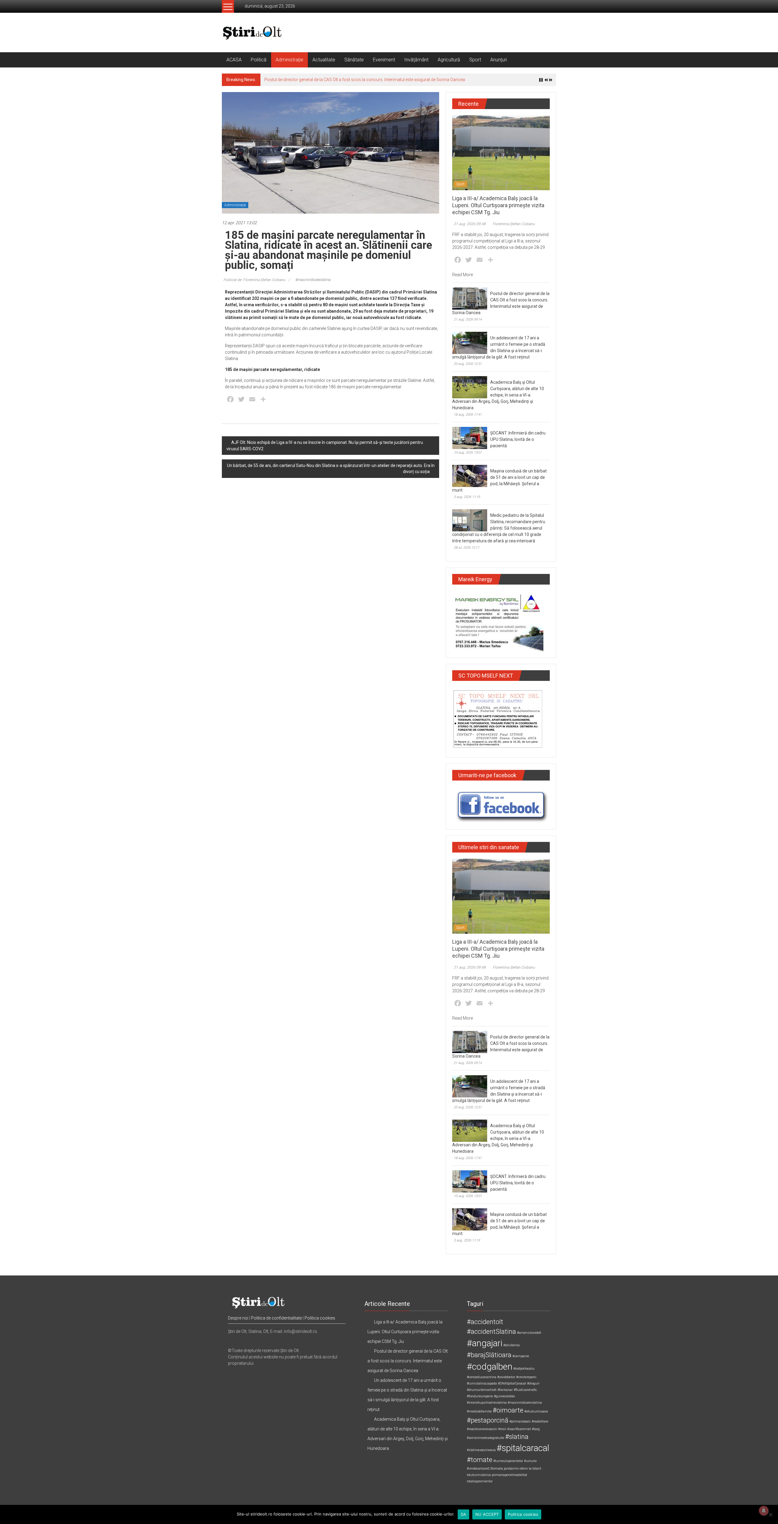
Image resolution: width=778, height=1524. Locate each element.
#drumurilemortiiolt (482, 1390)
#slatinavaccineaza (481, 1450)
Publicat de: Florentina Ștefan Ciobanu (254, 280)
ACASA (234, 60)
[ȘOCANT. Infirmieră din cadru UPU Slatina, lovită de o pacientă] (469, 437)
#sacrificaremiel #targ (523, 1429)
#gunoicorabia (504, 1396)
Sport (475, 60)
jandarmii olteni (516, 1469)
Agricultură (449, 60)
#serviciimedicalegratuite (485, 1438)
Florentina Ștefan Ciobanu (514, 224)
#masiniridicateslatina (313, 280)
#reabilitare (540, 1421)
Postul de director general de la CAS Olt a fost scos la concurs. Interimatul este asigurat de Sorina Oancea (364, 79)
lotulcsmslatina (479, 1475)
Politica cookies (320, 1318)
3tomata (496, 1469)
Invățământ (416, 60)
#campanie (520, 1356)
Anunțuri (498, 60)
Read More (462, 274)
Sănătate (354, 60)
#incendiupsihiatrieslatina (487, 1403)
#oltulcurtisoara (536, 1411)
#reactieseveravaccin (482, 1429)
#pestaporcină (487, 1420)
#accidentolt (485, 1322)
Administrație (289, 60)
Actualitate (323, 60)
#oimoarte (508, 1410)
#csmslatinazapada (482, 1383)
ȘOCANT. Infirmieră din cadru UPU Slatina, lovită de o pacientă (518, 439)
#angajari (484, 1343)
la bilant (535, 1469)
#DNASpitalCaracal (512, 1383)
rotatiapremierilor (480, 1481)
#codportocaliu (524, 1369)
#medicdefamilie (479, 1411)
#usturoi (530, 1461)
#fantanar (505, 1390)
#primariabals (520, 1421)
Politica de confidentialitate (276, 1318)
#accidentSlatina (491, 1331)
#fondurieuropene (480, 1396)
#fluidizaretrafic (525, 1390)
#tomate (479, 1460)
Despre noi (238, 1318)
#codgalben (489, 1366)
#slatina (516, 1436)
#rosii (502, 1429)
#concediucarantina (481, 1377)
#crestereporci (526, 1377)
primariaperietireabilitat (509, 1475)
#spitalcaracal (523, 1448)
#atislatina (511, 1345)
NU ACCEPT (487, 1514)
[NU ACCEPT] (770, 1515)
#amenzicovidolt (529, 1333)
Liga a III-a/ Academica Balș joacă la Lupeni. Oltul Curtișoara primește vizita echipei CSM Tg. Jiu (498, 205)
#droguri (533, 1383)
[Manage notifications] (764, 1510)
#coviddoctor (506, 1377)
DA (463, 1514)
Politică (259, 60)
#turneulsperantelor (508, 1461)
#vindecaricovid (478, 1469)
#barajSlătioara (489, 1355)
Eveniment (384, 60)
